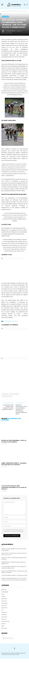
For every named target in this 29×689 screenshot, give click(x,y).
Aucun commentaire (7, 32)
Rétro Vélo (4, 601)
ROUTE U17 (4, 607)
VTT (2, 610)
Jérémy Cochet (15, 654)
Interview (3, 619)
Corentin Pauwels (11, 30)
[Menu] (2, 4)
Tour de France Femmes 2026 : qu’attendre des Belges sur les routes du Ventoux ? (13, 487)
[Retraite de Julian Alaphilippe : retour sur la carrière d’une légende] (14, 431)
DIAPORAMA (4, 592)
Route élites (4, 603)
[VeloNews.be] (14, 4)
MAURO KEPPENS (14, 394)
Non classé (5, 16)
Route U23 (4, 614)
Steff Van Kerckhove (7, 396)
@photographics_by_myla (10, 321)
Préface (3, 596)
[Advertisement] (14, 673)
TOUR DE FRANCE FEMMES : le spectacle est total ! (14, 575)
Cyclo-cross (4, 617)
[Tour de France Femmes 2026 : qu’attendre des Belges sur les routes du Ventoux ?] (14, 476)
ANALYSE (3, 589)
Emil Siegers (5, 394)
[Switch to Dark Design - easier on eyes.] (27, 4)
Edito (2, 626)
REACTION (4, 598)
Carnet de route (5, 621)
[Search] (24, 4)
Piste (2, 594)
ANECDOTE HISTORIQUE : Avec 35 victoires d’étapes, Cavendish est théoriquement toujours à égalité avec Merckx (21, 409)
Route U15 (4, 605)
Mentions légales (15, 653)
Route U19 (4, 612)
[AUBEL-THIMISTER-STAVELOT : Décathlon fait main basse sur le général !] (14, 453)
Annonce (3, 623)
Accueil (2, 11)
